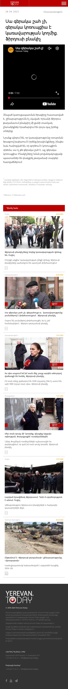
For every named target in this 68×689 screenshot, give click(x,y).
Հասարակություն (53, 11)
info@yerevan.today (29, 657)
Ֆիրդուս (8, 195)
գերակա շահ (20, 195)
